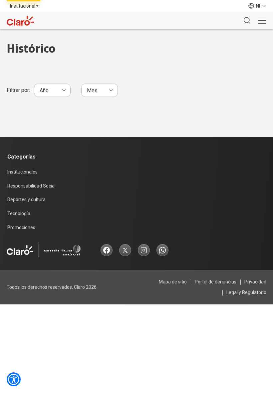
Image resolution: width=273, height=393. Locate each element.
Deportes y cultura (26, 199)
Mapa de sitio (173, 281)
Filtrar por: (18, 90)
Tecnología (18, 213)
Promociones (21, 227)
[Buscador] (247, 20)
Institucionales (22, 172)
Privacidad (255, 281)
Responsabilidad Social (31, 186)
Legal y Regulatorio (246, 292)
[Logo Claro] (20, 20)
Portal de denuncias (215, 281)
